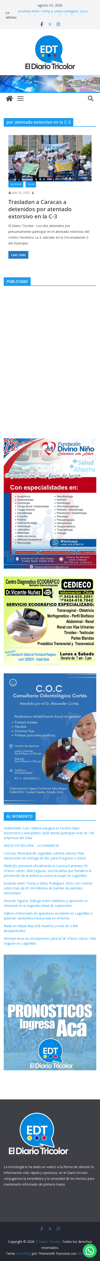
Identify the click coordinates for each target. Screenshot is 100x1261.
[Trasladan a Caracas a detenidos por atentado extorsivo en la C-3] (50, 158)
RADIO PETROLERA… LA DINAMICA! (31, 845)
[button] (90, 1251)
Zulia (30, 184)
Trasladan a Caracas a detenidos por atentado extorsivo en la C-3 (40, 209)
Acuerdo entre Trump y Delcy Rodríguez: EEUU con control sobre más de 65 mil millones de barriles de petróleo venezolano (48, 888)
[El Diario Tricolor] (9, 98)
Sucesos (15, 184)
